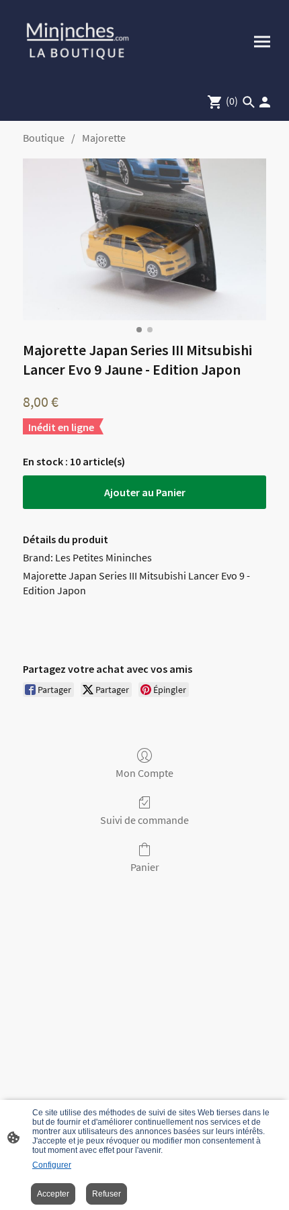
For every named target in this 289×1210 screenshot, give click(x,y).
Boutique (44, 137)
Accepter (53, 1194)
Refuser (106, 1194)
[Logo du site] (77, 42)
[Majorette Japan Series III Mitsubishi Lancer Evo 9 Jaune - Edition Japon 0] (144, 239)
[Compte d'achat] (265, 102)
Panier (144, 867)
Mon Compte (144, 773)
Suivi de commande (144, 820)
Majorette (104, 137)
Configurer (51, 1165)
